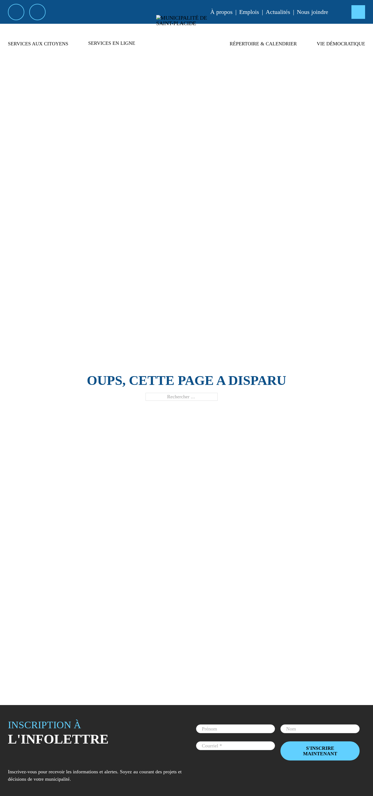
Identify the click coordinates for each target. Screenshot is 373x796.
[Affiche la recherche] (358, 12)
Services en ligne (111, 43)
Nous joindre (312, 11)
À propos (221, 11)
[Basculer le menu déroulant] (38, 53)
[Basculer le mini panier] (340, 12)
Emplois (249, 11)
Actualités (278, 11)
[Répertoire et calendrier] (263, 53)
